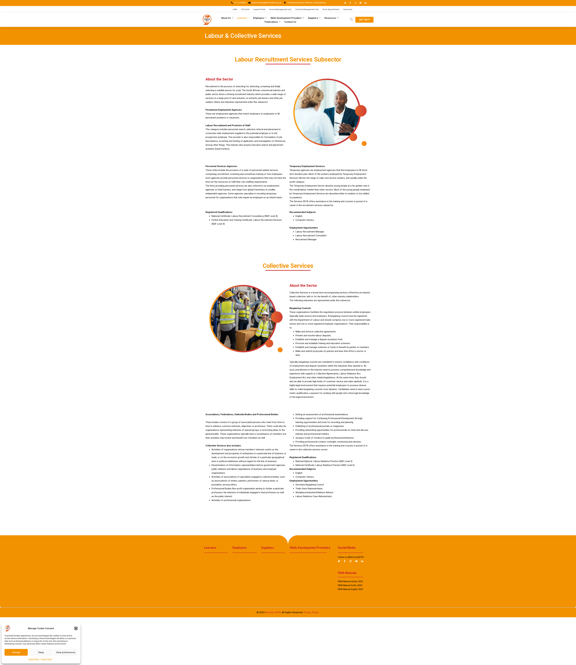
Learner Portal (259, 9)
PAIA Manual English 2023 (350, 589)
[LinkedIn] (364, 3)
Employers (258, 18)
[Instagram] (354, 3)
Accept (16, 652)
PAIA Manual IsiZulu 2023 (350, 581)
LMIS (235, 9)
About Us (226, 18)
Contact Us (290, 22)
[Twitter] (344, 3)
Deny (41, 652)
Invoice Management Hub (280, 9)
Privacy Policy (46, 659)
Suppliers (313, 18)
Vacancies (347, 9)
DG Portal (245, 9)
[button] (75, 628)
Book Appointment (331, 9)
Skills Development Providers (286, 18)
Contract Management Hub (307, 9)
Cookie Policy (33, 659)
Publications (271, 22)
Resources (330, 18)
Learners (242, 18)
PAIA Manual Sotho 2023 (350, 585)
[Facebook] (349, 3)
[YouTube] (359, 3)
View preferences (65, 652)
